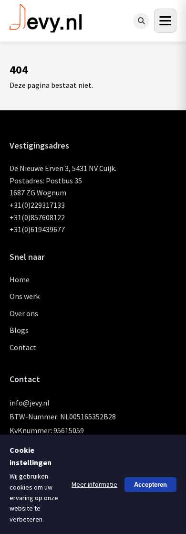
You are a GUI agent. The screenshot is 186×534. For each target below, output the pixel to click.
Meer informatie (94, 484)
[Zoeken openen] (141, 21)
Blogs (19, 330)
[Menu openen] (165, 21)
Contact (23, 347)
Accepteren (150, 484)
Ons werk (25, 296)
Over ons (24, 313)
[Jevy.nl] (46, 28)
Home (20, 279)
